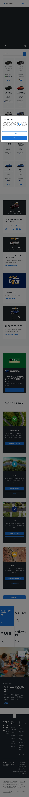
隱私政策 (20, 124)
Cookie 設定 (14, 133)
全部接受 (15, 137)
